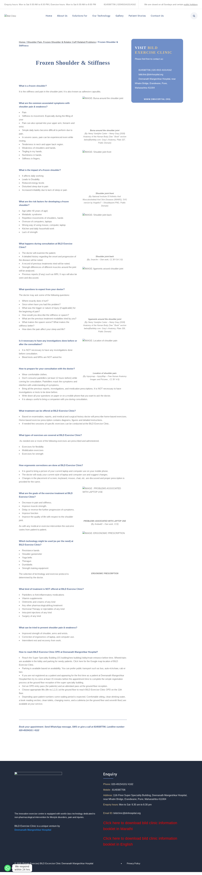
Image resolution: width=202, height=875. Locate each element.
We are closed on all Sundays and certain (164, 4)
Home (49, 15)
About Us (62, 15)
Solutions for (79, 15)
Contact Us (157, 15)
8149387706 (118, 790)
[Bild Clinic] (10, 16)
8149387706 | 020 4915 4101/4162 (155, 70)
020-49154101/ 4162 (122, 784)
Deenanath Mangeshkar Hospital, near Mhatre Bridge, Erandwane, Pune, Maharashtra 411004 (155, 83)
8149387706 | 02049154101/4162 (120, 4)
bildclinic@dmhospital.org (151, 74)
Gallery (119, 15)
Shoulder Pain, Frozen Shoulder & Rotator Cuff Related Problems (61, 42)
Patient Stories (137, 15)
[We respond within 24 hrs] (7, 868)
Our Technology (101, 15)
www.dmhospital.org (157, 99)
